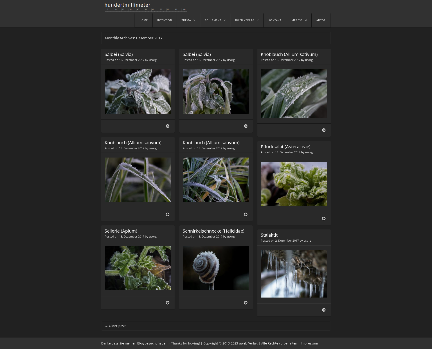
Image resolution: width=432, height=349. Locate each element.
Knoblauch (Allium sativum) (289, 54)
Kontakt (274, 20)
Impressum (299, 20)
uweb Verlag (244, 20)
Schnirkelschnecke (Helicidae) (213, 231)
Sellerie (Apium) (121, 231)
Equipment (213, 20)
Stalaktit (269, 235)
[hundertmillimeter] (147, 9)
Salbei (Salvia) (119, 54)
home (144, 20)
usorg (153, 60)
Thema (186, 20)
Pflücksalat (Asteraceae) (285, 147)
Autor (321, 20)
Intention (164, 20)
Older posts (115, 326)
